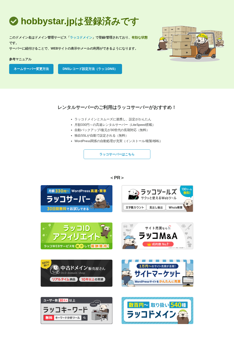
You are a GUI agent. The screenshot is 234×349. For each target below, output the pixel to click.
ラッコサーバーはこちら (117, 154)
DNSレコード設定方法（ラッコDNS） (90, 69)
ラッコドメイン (81, 37)
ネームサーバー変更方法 (31, 69)
